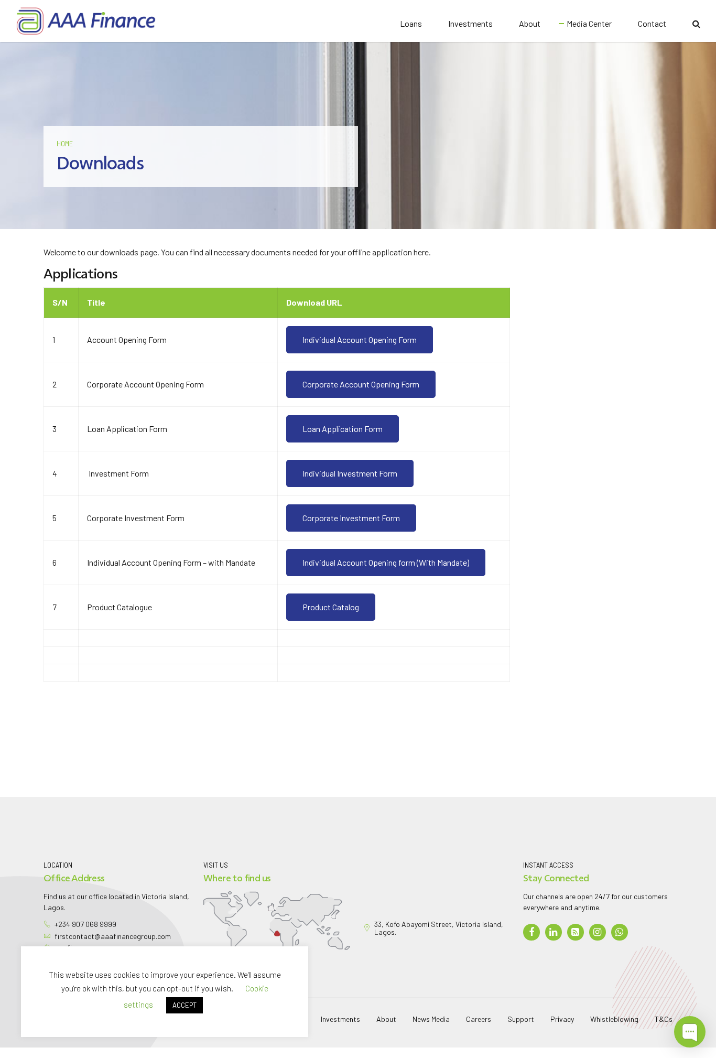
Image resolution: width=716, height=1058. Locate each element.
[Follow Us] (554, 932)
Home (65, 143)
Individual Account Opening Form (359, 339)
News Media (431, 1018)
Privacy (562, 1018)
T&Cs (663, 1018)
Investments (470, 23)
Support (520, 1018)
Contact (652, 23)
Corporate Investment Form (351, 518)
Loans (411, 23)
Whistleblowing (614, 1018)
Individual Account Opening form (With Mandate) (385, 562)
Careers (478, 1018)
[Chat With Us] (620, 932)
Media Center (589, 23)
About (529, 23)
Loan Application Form (342, 429)
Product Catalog (330, 607)
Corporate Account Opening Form (360, 384)
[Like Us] (532, 932)
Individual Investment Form (349, 473)
